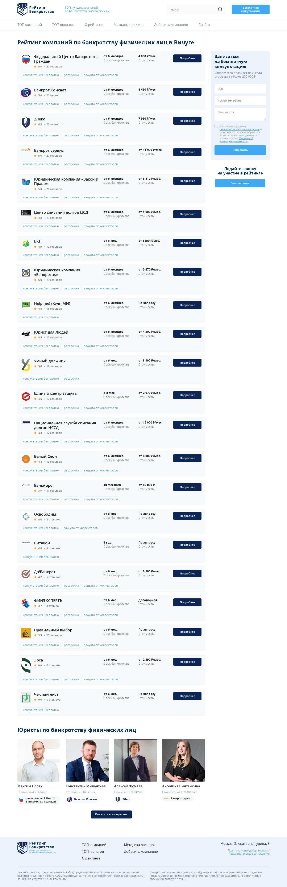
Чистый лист (46, 694)
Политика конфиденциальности (249, 850)
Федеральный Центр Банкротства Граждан (66, 59)
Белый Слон (45, 456)
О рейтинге (94, 25)
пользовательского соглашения (239, 129)
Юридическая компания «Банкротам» (57, 272)
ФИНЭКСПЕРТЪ (48, 600)
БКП (38, 241)
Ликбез (204, 25)
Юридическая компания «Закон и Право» (66, 181)
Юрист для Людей (51, 332)
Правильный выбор (53, 629)
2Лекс (39, 118)
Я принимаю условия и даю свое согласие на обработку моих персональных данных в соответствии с (241, 134)
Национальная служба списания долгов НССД (65, 425)
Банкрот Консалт (50, 89)
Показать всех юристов (111, 814)
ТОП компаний (29, 25)
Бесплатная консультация (250, 9)
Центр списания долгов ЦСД (61, 212)
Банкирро (43, 485)
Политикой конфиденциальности (236, 140)
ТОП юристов (63, 25)
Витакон (42, 542)
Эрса (38, 660)
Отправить (240, 150)
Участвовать (240, 183)
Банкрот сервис (49, 150)
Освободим (45, 514)
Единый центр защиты (56, 393)
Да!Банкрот (44, 571)
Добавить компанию (171, 25)
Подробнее (187, 58)
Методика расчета (129, 25)
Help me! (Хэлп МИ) (52, 303)
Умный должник (50, 360)
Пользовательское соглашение (249, 853)
